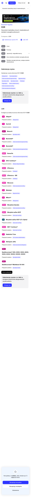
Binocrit (9, 131)
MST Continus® (12, 227)
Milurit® (8, 197)
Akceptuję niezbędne (15, 486)
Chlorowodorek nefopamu (8, 88)
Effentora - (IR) (12, 175)
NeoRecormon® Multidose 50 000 (13, 264)
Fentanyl (22, 81)
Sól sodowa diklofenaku (19, 237)
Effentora (10, 168)
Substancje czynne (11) (11, 39)
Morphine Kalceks (13, 205)
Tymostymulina (13, 76)
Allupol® (8, 116)
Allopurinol (4, 76)
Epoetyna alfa (5, 81)
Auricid (8, 124)
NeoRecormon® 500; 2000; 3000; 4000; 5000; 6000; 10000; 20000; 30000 (15, 253)
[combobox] (15, 8)
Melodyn (9, 190)
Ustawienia (15, 490)
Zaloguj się (12, 3)
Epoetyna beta (14, 81)
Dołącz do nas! (21, 3)
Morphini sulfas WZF (14, 212)
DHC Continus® (11, 161)
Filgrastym (4, 83)
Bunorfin (10, 153)
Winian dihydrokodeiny (18, 164)
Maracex (10, 183)
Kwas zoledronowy (14, 83)
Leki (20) (25, 39)
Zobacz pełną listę (6, 272)
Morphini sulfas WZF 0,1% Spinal (16, 219)
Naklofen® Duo (11, 234)
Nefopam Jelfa (11, 242)
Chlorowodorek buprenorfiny (9, 78)
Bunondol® (9, 138)
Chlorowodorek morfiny (8, 86)
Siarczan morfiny (17, 215)
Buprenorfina (22, 78)
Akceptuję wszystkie (15, 482)
